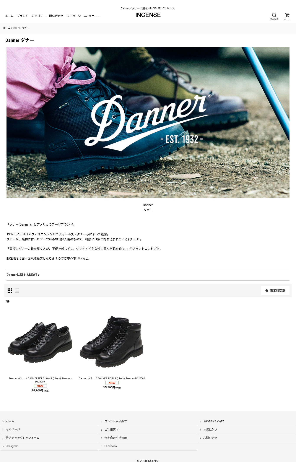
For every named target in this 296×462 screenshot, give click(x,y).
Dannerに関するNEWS (22, 275)
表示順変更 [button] (277, 290)
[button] (274, 16)
